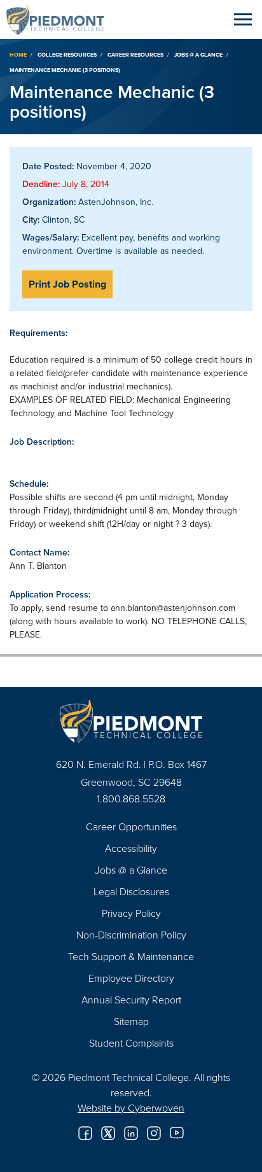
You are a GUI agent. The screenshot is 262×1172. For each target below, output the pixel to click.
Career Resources (135, 54)
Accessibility (131, 848)
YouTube (177, 1133)
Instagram (154, 1133)
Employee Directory (131, 978)
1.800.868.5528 (131, 799)
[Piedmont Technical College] (131, 721)
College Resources (67, 54)
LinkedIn (131, 1133)
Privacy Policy (131, 913)
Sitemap (131, 1021)
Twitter (108, 1133)
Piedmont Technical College (60, 19)
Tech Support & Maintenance (131, 956)
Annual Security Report (131, 1000)
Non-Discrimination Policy (131, 935)
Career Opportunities (131, 827)
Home (18, 54)
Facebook (85, 1133)
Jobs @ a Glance (198, 54)
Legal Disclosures (131, 891)
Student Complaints (131, 1043)
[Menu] (243, 19)
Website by (131, 1108)
